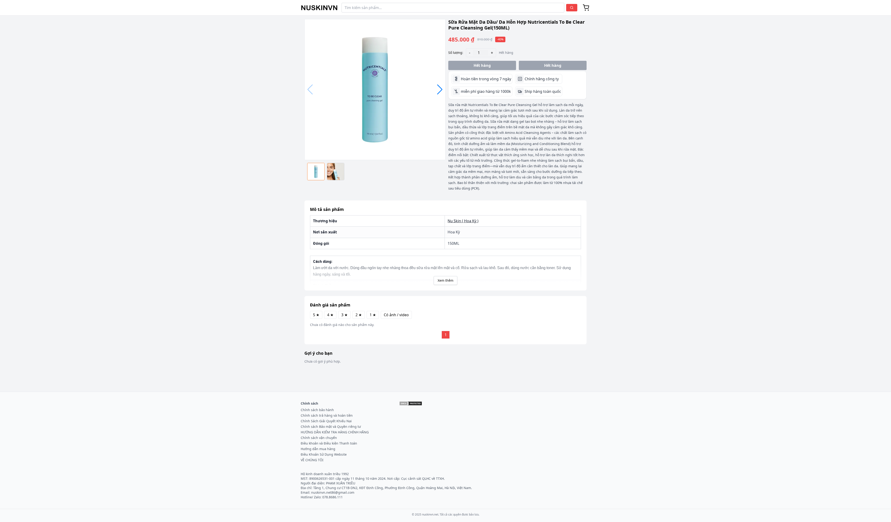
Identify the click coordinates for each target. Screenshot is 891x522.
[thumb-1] (335, 171)
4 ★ (330, 314)
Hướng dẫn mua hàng (318, 449)
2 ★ (358, 314)
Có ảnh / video (396, 314)
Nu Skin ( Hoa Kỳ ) (463, 220)
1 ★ (373, 314)
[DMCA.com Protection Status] (410, 403)
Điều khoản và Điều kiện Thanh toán (329, 443)
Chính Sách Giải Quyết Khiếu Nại (326, 421)
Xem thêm (445, 280)
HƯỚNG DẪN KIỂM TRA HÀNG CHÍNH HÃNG (335, 432)
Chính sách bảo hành (317, 410)
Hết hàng (482, 65)
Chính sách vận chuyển (319, 437)
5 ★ (316, 314)
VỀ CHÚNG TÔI (312, 460)
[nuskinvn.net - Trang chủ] (319, 8)
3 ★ (344, 314)
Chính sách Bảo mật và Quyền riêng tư (331, 426)
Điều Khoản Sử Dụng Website (324, 454)
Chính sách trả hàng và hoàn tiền (327, 415)
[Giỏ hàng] (586, 7)
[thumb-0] (316, 171)
